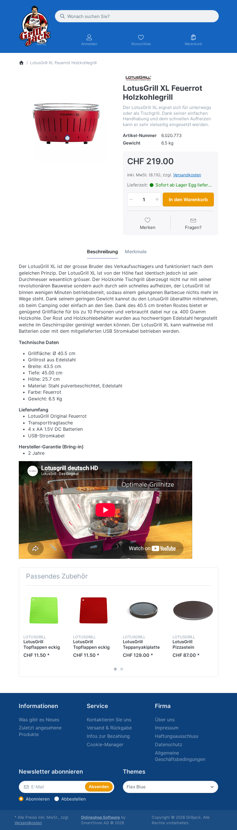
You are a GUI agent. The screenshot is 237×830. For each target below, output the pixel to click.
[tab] (102, 251)
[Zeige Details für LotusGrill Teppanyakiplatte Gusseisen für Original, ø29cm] (143, 610)
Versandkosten (187, 174)
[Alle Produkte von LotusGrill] (138, 78)
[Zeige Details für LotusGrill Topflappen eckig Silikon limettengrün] (43, 610)
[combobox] (137, 16)
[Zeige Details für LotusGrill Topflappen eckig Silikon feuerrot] (93, 610)
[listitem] (66, 121)
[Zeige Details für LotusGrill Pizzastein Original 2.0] (193, 610)
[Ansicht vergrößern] (66, 121)
